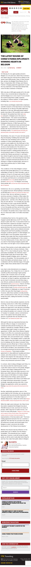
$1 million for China (9, 181)
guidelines (13, 547)
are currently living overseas (15, 101)
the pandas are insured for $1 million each (19, 192)
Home (2, 16)
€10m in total (12, 179)
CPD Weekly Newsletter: (14, 458)
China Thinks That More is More (12, 534)
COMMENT (18, 67)
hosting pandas (23, 291)
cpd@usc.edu (27, 560)
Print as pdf (5, 72)
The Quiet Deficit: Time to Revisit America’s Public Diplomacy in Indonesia (15, 511)
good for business (15, 283)
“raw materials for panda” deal (15, 318)
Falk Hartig (12, 67)
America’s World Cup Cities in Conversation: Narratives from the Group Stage (14, 503)
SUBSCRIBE (26, 8)
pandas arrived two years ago (20, 287)
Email (3, 461)
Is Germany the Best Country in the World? (13, 526)
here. (20, 31)
